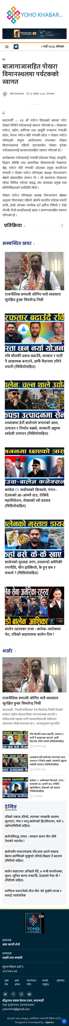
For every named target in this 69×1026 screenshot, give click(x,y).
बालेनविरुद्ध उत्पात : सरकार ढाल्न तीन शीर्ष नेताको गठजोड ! (30, 839)
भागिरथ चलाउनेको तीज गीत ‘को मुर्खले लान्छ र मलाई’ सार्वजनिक (33, 893)
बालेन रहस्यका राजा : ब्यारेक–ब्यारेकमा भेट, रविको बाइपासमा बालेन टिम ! (33, 632)
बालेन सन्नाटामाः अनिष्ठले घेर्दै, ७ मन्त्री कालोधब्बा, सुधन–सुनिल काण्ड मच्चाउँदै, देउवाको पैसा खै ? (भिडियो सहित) (34, 876)
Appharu (49, 1022)
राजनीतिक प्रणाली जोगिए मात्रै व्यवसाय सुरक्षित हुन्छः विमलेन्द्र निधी (33, 297)
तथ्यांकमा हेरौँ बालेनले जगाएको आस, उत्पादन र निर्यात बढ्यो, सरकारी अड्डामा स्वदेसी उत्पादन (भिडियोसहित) (32, 428)
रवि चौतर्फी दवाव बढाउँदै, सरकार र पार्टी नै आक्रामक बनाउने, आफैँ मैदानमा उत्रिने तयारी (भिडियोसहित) (34, 361)
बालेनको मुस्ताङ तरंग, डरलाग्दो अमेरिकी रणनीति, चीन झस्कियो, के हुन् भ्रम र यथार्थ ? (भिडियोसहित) (33, 567)
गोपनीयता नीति (31, 983)
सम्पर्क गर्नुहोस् (45, 983)
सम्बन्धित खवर (17, 243)
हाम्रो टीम (6, 983)
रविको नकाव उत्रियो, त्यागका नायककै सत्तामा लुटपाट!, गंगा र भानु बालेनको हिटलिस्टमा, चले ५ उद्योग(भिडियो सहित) (34, 821)
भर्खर (7, 651)
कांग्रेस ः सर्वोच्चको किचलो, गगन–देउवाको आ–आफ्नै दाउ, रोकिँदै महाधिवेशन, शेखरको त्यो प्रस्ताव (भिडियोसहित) (31, 498)
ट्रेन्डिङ (11, 807)
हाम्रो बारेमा (17, 983)
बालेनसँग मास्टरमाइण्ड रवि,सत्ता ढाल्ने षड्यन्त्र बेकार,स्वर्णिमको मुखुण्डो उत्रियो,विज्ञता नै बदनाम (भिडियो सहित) (33, 856)
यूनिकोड (61, 981)
